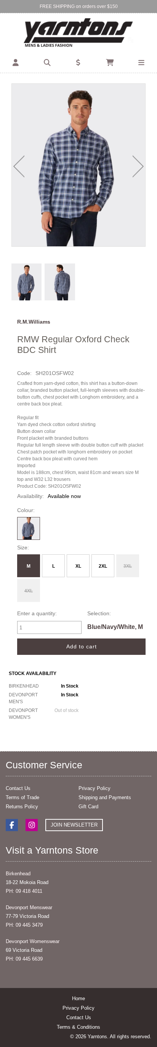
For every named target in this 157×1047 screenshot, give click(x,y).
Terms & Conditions (78, 1027)
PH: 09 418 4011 (24, 891)
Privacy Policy (94, 788)
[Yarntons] (78, 33)
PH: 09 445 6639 (24, 959)
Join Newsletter (74, 825)
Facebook (12, 825)
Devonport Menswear (29, 907)
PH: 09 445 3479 (24, 925)
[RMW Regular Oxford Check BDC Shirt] (78, 165)
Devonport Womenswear (32, 941)
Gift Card (88, 806)
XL (78, 566)
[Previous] (18, 166)
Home (78, 998)
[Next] (138, 166)
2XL (103, 566)
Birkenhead (18, 873)
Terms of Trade (22, 797)
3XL (127, 566)
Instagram (32, 825)
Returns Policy (22, 806)
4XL (28, 591)
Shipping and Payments (104, 797)
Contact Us (18, 788)
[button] (15, 63)
